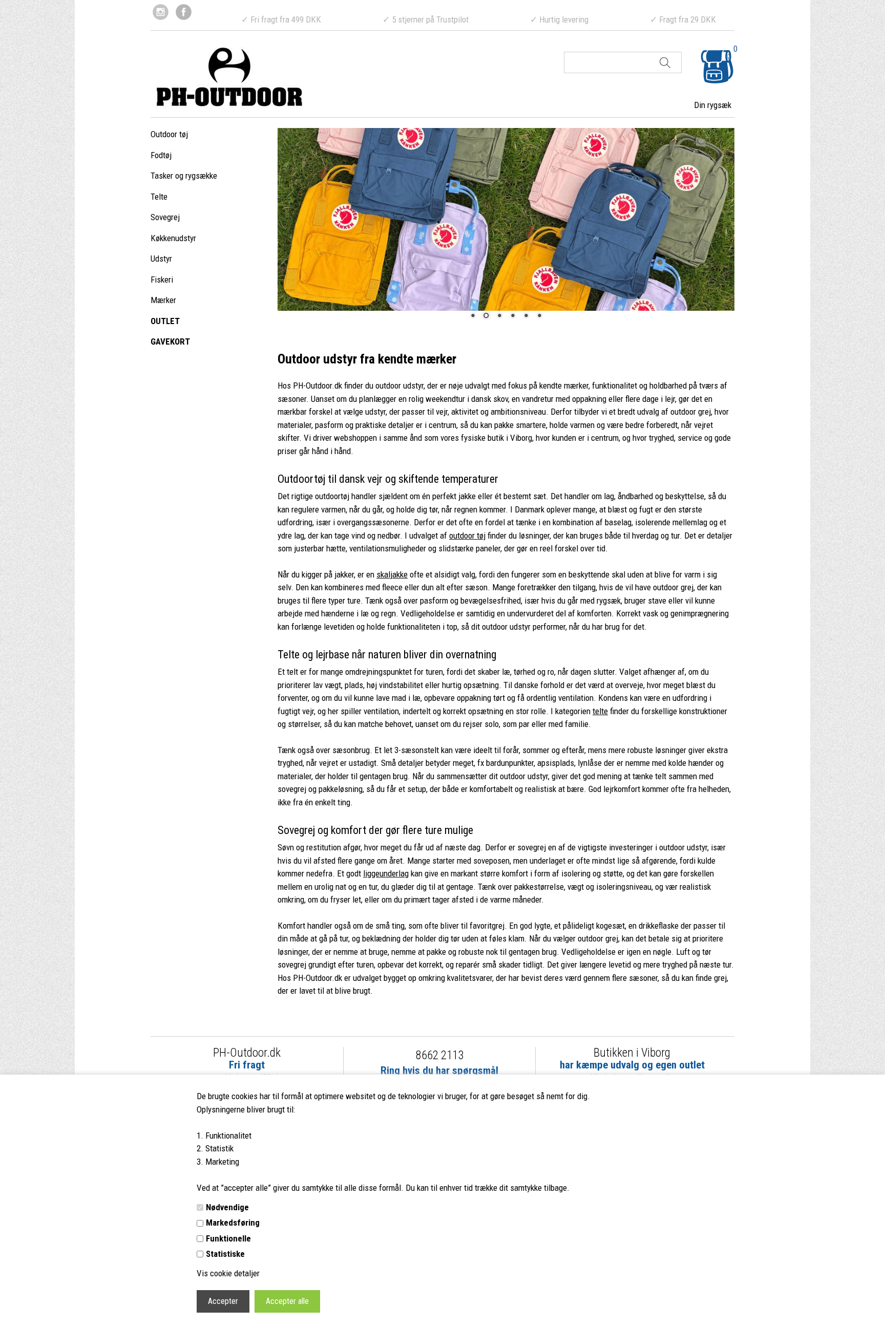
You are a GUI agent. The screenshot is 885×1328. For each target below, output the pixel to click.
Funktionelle (228, 1238)
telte (600, 711)
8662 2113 (439, 1055)
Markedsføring (233, 1222)
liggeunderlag (386, 873)
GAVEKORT (170, 341)
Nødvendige (227, 1207)
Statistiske (225, 1254)
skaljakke (392, 574)
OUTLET (165, 321)
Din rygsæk (712, 105)
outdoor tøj (467, 535)
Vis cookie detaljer (228, 1273)
